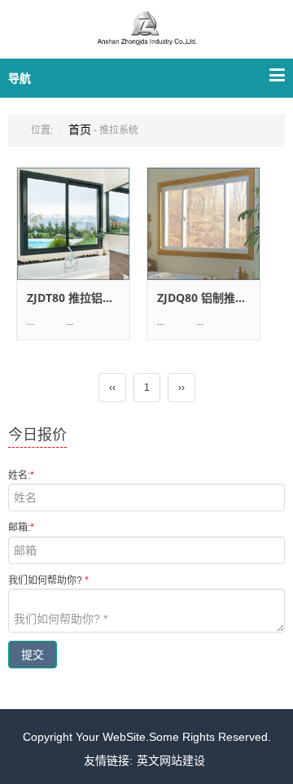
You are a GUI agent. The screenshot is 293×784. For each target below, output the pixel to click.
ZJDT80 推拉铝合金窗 (82, 297)
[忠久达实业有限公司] (146, 38)
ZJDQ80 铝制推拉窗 (207, 297)
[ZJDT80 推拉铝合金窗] (73, 224)
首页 (79, 129)
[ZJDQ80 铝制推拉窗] (203, 224)
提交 (32, 654)
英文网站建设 (171, 760)
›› (181, 387)
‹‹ (112, 387)
